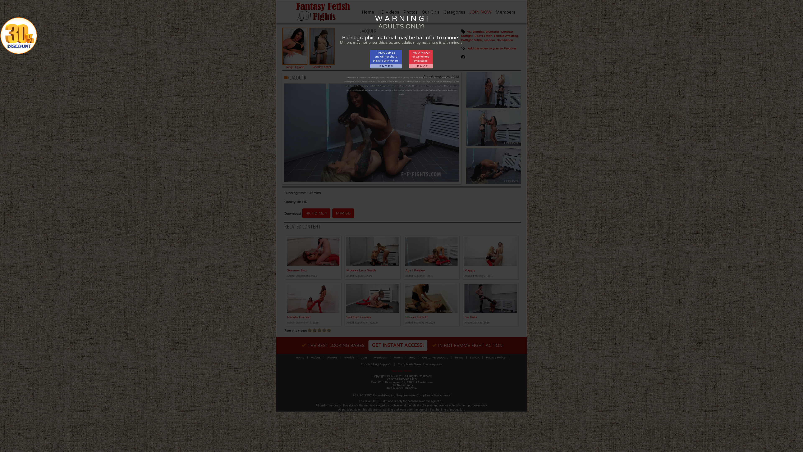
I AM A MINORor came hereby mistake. (421, 59)
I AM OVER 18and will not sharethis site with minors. (386, 59)
